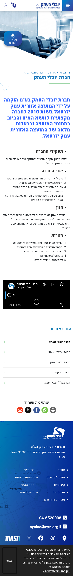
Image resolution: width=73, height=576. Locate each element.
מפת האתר (27, 485)
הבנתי (9, 560)
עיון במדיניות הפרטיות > (56, 571)
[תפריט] (67, 5)
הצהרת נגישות (25, 492)
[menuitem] (36, 342)
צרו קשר (29, 470)
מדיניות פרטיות (24, 477)
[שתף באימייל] (20, 410)
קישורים (59, 485)
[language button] (13, 5)
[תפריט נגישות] (5, 5)
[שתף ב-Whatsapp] (45, 410)
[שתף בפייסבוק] (36, 410)
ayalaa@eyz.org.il (45, 527)
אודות (61, 470)
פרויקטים (59, 492)
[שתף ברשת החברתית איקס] (28, 410)
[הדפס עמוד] (53, 410)
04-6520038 (50, 518)
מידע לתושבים (55, 477)
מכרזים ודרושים (54, 500)
